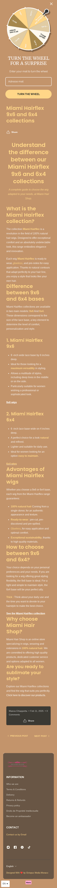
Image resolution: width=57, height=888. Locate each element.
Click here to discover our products (25, 695)
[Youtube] (22, 847)
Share (14, 132)
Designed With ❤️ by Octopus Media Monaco (27, 873)
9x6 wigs (11, 402)
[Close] (51, 4)
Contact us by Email (16, 834)
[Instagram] (8, 847)
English (10, 866)
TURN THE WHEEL (28, 94)
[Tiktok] (29, 847)
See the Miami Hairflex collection (25, 613)
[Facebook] (15, 847)
